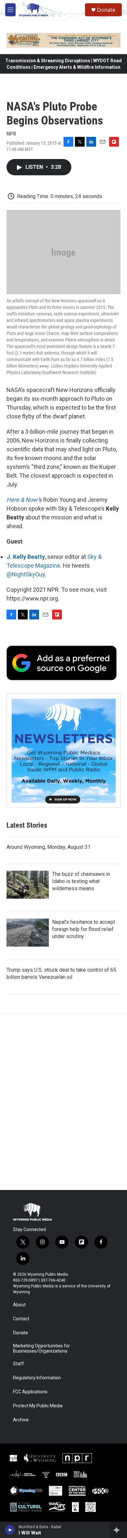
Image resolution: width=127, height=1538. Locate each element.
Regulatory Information (37, 1377)
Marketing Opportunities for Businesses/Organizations (41, 1348)
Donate (106, 10)
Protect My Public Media (38, 1405)
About (19, 1304)
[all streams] (118, 1530)
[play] (10, 1530)
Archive (21, 1419)
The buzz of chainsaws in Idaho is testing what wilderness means (81, 881)
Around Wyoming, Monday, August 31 (49, 847)
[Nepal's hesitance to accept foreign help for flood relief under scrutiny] (28, 933)
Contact (21, 1318)
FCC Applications (30, 1391)
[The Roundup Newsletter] (63, 750)
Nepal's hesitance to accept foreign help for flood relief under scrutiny (83, 929)
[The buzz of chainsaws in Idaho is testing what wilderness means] (28, 885)
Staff (18, 1363)
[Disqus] (63, 1102)
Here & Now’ (23, 499)
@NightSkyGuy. (26, 574)
